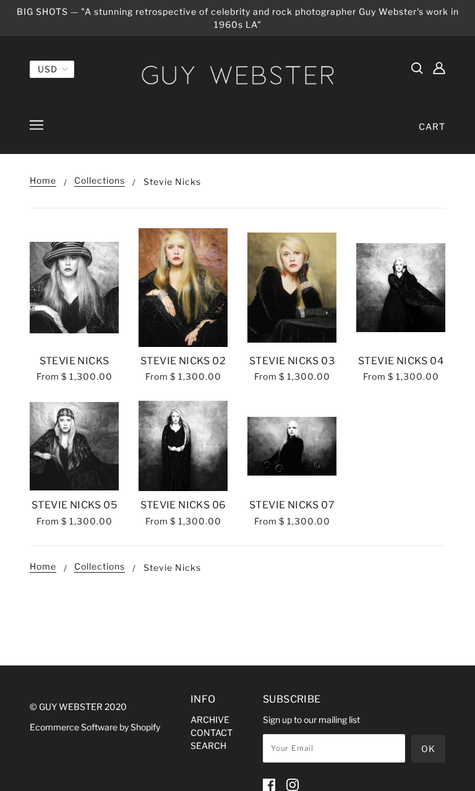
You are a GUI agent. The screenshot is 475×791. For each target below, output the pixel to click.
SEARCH (208, 745)
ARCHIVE (209, 719)
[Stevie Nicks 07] (291, 446)
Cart (432, 126)
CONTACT (211, 732)
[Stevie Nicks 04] (400, 287)
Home (43, 181)
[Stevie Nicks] (74, 287)
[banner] (237, 74)
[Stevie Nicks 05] (74, 446)
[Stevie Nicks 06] (183, 446)
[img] (417, 67)
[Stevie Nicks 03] (291, 287)
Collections (99, 181)
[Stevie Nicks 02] (183, 287)
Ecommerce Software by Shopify (95, 727)
